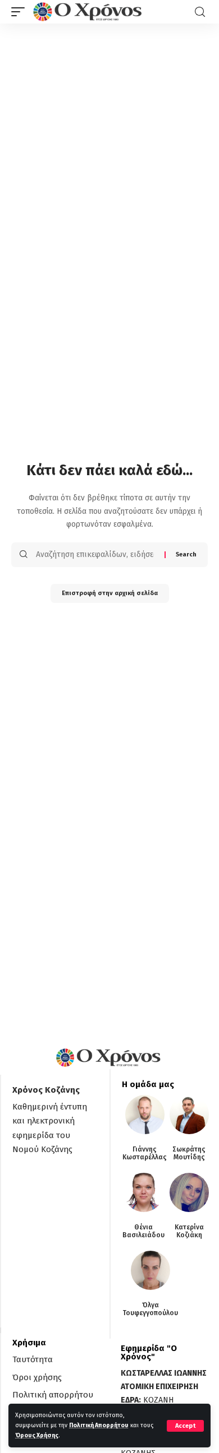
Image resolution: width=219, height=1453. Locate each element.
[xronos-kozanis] (88, 12)
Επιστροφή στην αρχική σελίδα (110, 593)
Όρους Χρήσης (36, 1435)
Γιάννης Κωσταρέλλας (144, 1153)
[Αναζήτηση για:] (96, 554)
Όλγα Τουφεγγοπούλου (150, 1309)
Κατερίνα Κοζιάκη (189, 1231)
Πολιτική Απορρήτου (99, 1425)
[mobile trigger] (20, 12)
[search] (200, 12)
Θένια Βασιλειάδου (143, 1231)
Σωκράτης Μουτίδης (189, 1153)
